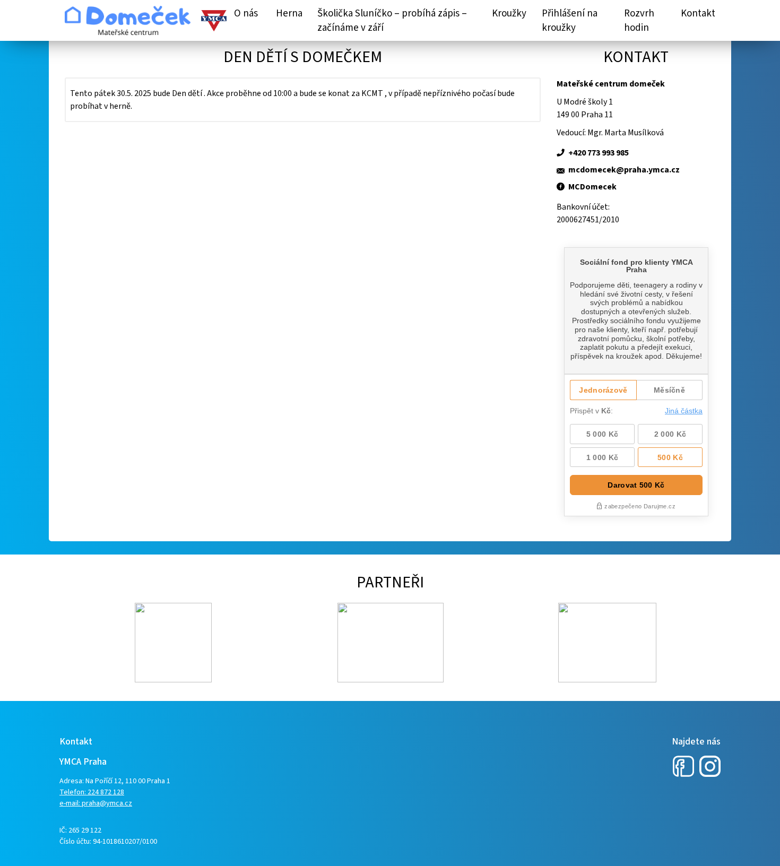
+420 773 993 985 (598, 153)
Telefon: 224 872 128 (91, 792)
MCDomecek (592, 187)
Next (70, 642)
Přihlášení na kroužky (569, 20)
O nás (246, 13)
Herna (289, 13)
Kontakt (698, 13)
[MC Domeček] (127, 20)
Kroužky (509, 13)
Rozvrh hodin (639, 20)
